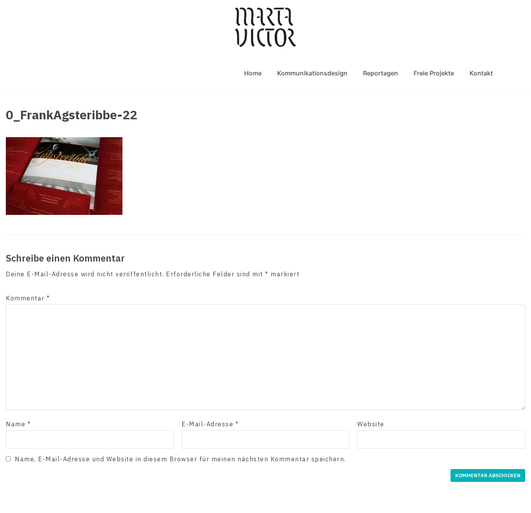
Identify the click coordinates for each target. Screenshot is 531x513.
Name (18, 424)
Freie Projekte (434, 73)
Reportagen (380, 73)
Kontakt (481, 73)
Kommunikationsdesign (312, 73)
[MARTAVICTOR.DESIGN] (265, 27)
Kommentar (28, 298)
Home (253, 73)
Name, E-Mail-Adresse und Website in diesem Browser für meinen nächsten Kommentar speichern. (180, 459)
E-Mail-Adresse (210, 424)
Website (370, 424)
